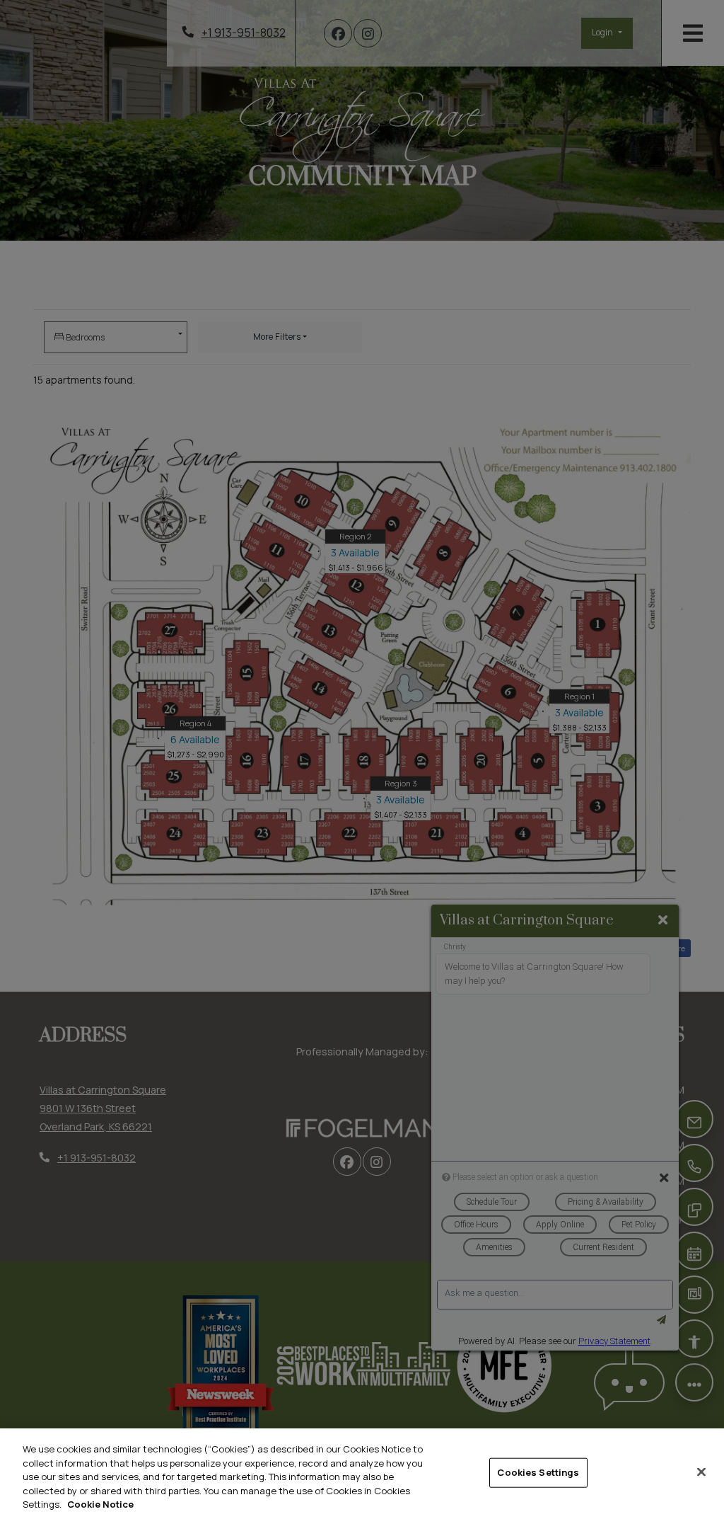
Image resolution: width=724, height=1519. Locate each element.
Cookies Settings (538, 1472)
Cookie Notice (100, 1504)
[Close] (701, 1472)
